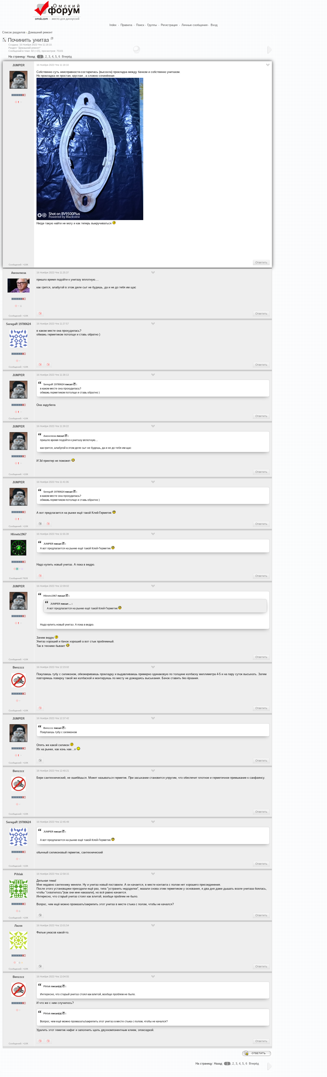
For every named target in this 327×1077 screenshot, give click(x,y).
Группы (152, 25)
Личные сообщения (195, 25)
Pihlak (18, 874)
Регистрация (169, 25)
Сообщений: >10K (18, 264)
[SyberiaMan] (40, 760)
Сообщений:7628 (18, 578)
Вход (214, 25)
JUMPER (18, 65)
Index (113, 25)
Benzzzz (18, 667)
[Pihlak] (40, 1041)
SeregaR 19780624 (18, 324)
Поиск (140, 25)
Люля (18, 925)
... (70, 603)
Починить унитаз (28, 40)
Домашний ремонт (40, 32)
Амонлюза (18, 273)
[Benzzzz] (40, 915)
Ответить (261, 262)
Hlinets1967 (18, 534)
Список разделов (13, 32)
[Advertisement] (117, 242)
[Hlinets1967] (40, 524)
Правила (126, 25)
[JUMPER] (40, 313)
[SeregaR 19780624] (48, 524)
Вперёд (67, 56)
